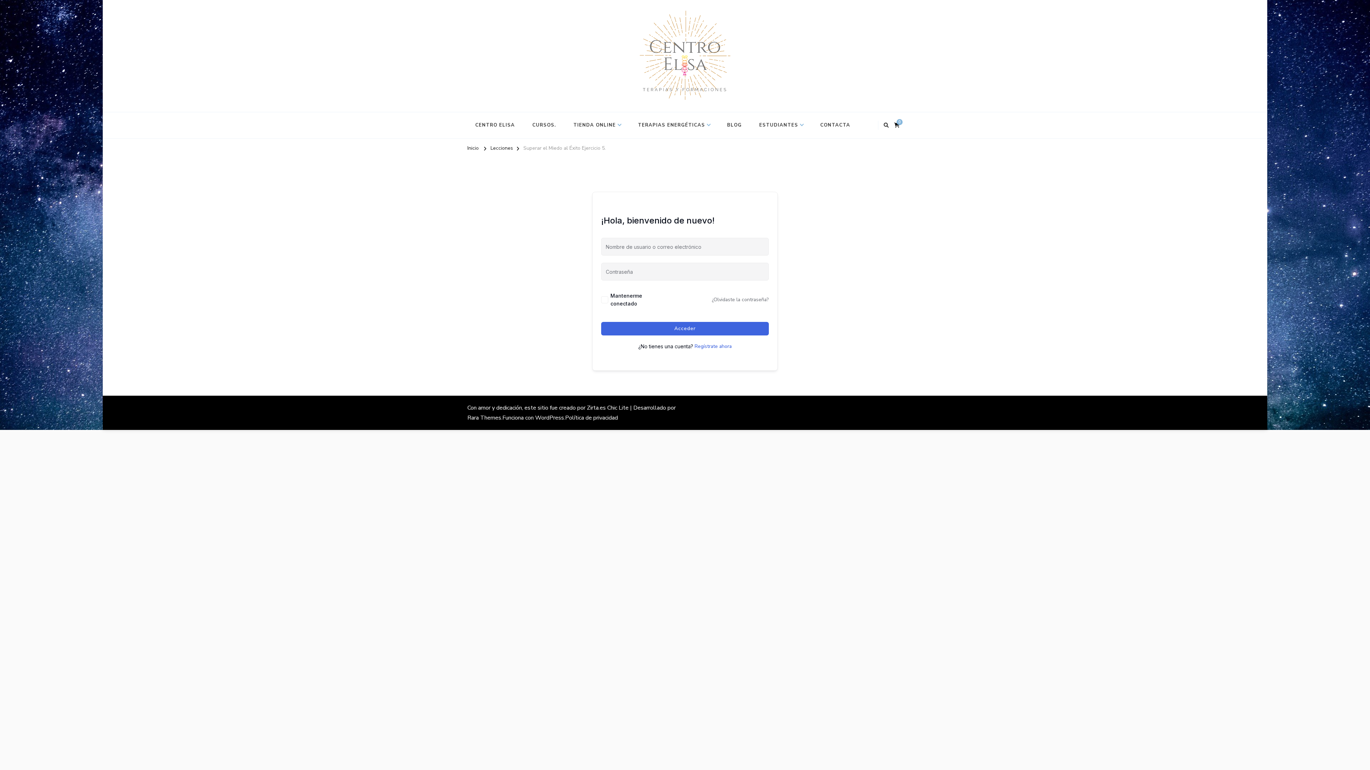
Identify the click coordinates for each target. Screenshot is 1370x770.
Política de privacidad (591, 418)
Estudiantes (778, 125)
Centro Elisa (495, 125)
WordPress (549, 418)
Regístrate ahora (713, 346)
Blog (734, 125)
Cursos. (544, 125)
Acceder (685, 328)
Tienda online (594, 125)
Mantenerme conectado (626, 300)
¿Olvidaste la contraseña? (740, 299)
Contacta (835, 125)
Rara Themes (484, 418)
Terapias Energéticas (671, 125)
